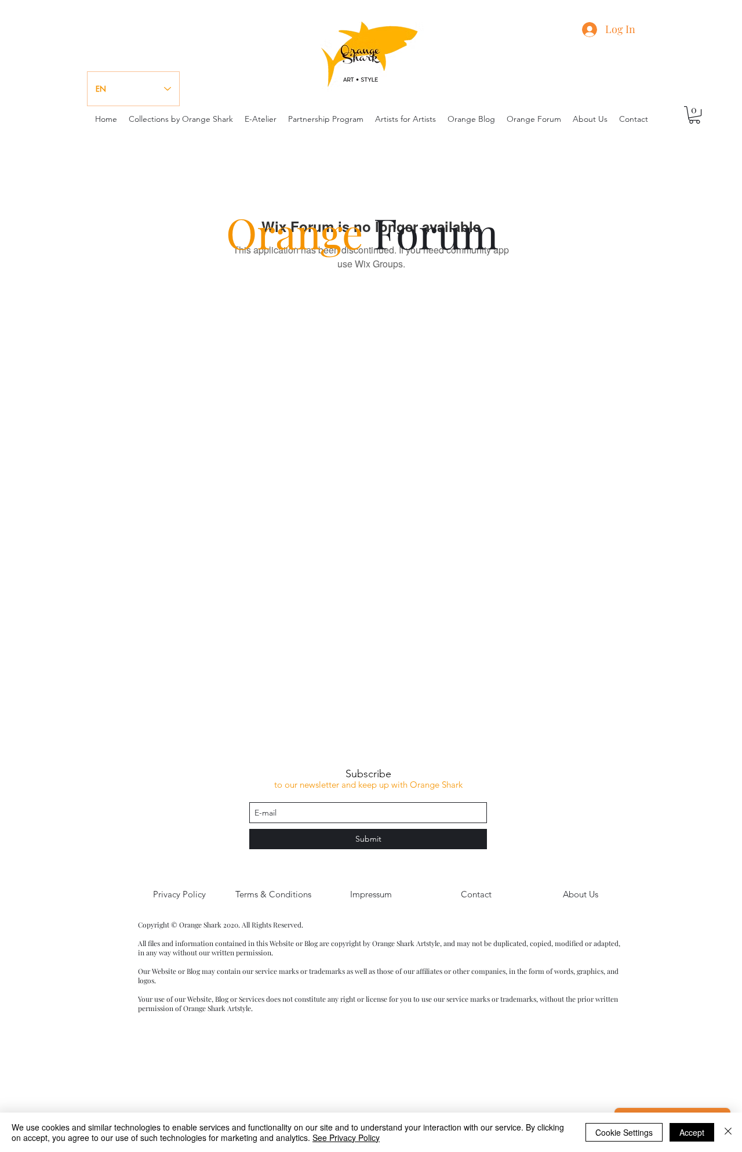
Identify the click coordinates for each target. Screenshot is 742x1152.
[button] (694, 115)
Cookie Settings (624, 1132)
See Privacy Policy (346, 1137)
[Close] (728, 1132)
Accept (691, 1132)
